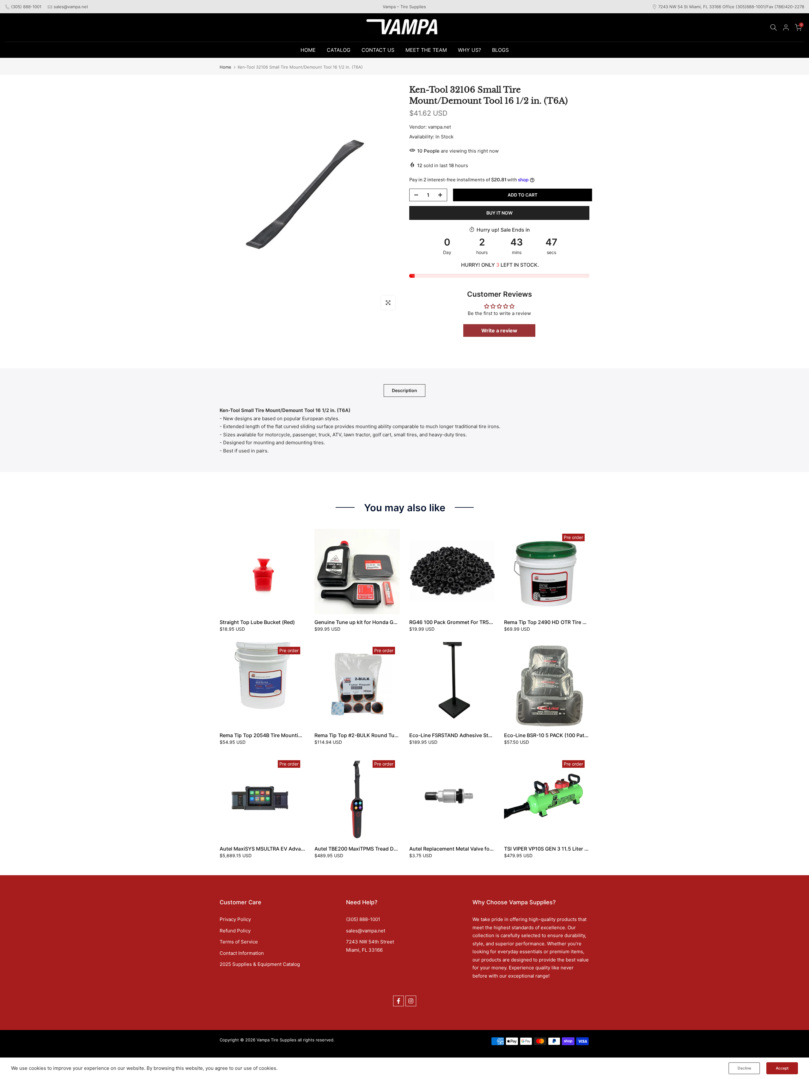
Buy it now (499, 212)
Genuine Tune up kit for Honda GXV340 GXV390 (372, 622)
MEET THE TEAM (426, 50)
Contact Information (242, 953)
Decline (744, 1068)
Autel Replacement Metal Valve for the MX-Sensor (469, 849)
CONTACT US (378, 50)
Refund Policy (235, 931)
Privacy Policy (235, 919)
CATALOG (338, 50)
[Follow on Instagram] (410, 1001)
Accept (782, 1068)
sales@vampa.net (71, 6)
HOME (308, 50)
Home (225, 67)
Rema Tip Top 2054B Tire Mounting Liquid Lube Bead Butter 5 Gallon (302, 735)
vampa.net (439, 127)
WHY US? (469, 50)
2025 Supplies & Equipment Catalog (260, 964)
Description (404, 390)
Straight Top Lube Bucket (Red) (257, 622)
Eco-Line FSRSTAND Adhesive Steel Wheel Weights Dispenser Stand (491, 735)
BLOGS (500, 50)
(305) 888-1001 (26, 6)
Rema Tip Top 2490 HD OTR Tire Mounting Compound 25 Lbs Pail (583, 622)
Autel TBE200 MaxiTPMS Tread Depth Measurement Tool (382, 849)
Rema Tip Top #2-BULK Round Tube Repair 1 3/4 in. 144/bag (386, 735)
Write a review (499, 330)
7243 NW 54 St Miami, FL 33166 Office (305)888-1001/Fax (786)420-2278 (731, 6)
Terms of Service (239, 942)
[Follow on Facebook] (398, 1001)
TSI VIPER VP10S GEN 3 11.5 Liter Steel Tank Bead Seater (571, 849)
